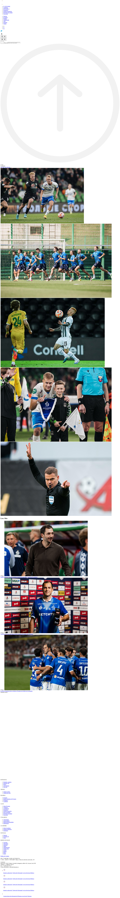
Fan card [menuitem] (5, 787)
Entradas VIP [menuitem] (6, 783)
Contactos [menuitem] (5, 807)
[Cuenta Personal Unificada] (2, 34)
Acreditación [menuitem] (6, 808)
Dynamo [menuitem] (5, 797)
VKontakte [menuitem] (5, 843)
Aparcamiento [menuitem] (6, 820)
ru (3, 27)
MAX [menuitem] (4, 853)
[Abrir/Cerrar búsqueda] (3, 36)
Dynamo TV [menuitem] (6, 836)
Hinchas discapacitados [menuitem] (8, 822)
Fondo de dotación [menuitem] (7, 811)
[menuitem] (61, 6)
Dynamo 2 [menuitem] (5, 800)
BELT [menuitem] (4, 852)
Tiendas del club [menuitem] (6, 793)
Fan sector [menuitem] (5, 815)
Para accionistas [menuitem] (6, 812)
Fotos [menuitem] (4, 837)
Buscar (5, 42)
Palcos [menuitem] (4, 784)
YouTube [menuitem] (5, 842)
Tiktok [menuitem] (4, 846)
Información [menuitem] (6, 823)
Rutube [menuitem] (5, 851)
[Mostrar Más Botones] (10, 167)
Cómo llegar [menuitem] (6, 819)
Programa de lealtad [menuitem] (7, 813)
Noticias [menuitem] (5, 835)
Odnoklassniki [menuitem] (6, 847)
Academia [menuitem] (5, 801)
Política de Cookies (5, 856)
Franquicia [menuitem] (5, 810)
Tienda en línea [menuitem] (6, 791)
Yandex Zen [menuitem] (6, 848)
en (3, 28)
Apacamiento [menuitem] (6, 785)
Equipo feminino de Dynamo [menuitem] (9, 799)
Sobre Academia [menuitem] (7, 828)
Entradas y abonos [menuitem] (7, 782)
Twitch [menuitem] (4, 850)
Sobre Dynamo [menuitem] (6, 806)
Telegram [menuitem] (5, 845)
